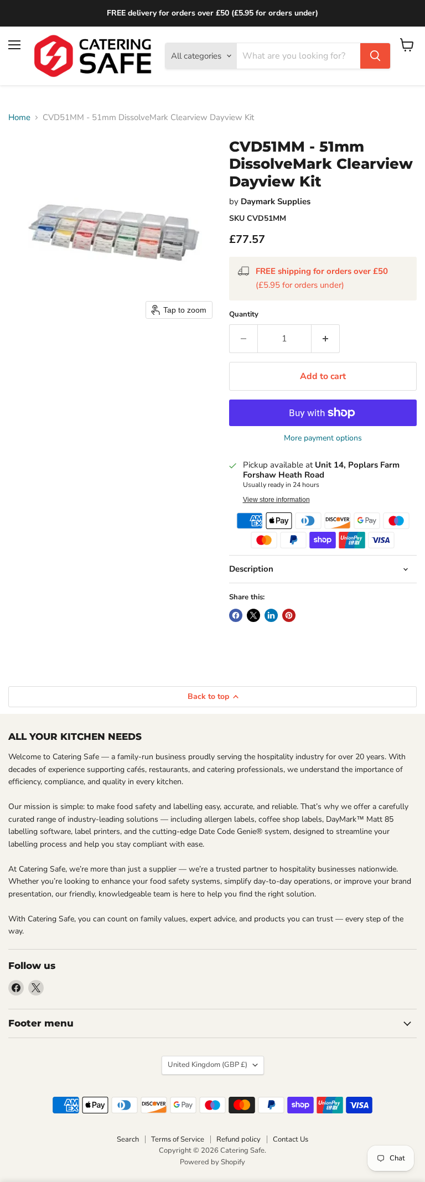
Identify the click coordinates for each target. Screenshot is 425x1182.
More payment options (323, 438)
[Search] (375, 56)
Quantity (243, 314)
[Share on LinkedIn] (271, 615)
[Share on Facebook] (235, 615)
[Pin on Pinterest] (289, 615)
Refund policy (238, 1139)
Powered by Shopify (212, 1162)
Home (19, 117)
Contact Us (290, 1139)
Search (128, 1139)
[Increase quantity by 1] (326, 338)
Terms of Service (177, 1139)
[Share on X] (253, 615)
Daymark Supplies (275, 201)
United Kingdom (207, 1065)
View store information (276, 500)
